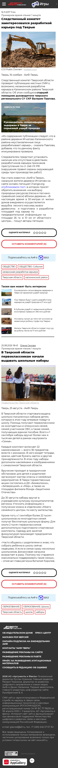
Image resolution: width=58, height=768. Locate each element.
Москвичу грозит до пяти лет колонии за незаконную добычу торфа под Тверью (33, 320)
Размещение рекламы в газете (21, 656)
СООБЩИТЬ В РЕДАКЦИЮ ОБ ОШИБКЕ (24, 667)
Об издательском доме (17, 633)
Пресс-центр (43, 633)
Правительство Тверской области (20, 402)
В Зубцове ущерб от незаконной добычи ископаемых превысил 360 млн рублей (33, 310)
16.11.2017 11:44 (8, 12)
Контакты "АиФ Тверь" (16, 648)
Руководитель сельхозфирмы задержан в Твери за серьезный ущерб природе (33, 291)
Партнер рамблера (28, 754)
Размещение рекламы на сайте (22, 652)
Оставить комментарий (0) (29, 244)
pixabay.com (30, 69)
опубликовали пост (13, 187)
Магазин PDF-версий (15, 637)
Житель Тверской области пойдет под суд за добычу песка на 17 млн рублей (34, 329)
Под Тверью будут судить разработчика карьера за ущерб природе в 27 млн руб (32, 301)
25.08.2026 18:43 (9, 345)
